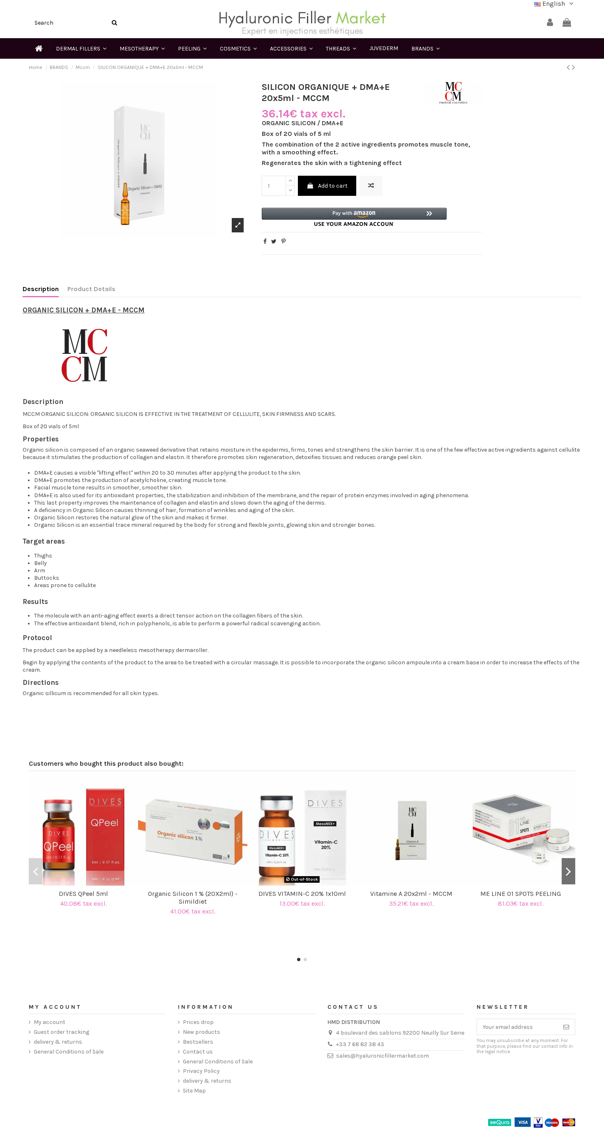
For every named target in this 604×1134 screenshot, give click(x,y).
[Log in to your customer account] (550, 23)
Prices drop (198, 1022)
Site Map (194, 1090)
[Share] (265, 241)
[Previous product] (569, 67)
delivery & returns (58, 1041)
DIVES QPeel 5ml (83, 894)
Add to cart (333, 185)
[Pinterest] (283, 241)
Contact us (198, 1051)
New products (201, 1031)
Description (41, 289)
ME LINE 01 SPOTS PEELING (520, 894)
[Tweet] (274, 241)
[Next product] (573, 67)
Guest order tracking (61, 1031)
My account (49, 1022)
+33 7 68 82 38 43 (360, 1044)
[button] (354, 217)
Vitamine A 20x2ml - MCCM (411, 894)
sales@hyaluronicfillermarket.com (382, 1055)
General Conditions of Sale (69, 1051)
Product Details (91, 289)
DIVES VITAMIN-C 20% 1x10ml (302, 894)
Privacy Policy (201, 1070)
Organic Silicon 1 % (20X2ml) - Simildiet (192, 897)
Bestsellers (198, 1041)
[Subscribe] (566, 1027)
